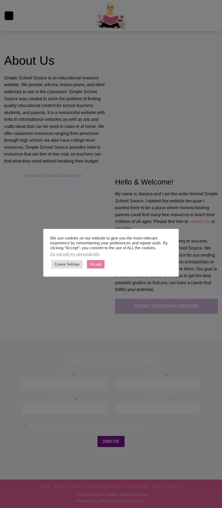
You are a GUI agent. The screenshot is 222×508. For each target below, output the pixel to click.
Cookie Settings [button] (67, 264)
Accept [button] (95, 264)
